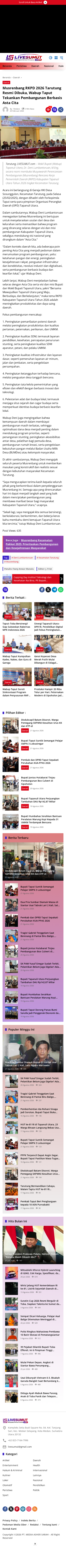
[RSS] (34, 1509)
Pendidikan (39, 1485)
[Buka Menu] (56, 58)
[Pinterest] (17, 1509)
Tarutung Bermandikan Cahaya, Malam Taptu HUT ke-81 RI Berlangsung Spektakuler (38, 1187)
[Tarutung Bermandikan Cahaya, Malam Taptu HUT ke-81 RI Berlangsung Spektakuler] (11, 1189)
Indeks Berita (28, 1520)
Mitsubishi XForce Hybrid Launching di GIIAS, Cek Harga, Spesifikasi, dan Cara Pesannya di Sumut (40, 1271)
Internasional (40, 1470)
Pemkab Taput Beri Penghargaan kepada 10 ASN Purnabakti (38, 1203)
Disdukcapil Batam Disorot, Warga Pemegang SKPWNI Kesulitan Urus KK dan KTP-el (41, 723)
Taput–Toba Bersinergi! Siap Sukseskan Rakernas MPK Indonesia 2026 (16, 626)
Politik (36, 1490)
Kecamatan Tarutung (49, 557)
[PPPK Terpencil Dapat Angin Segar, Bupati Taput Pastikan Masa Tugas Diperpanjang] (11, 1158)
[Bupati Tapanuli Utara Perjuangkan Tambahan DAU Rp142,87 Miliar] (11, 803)
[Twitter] (48, 589)
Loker (5, 1480)
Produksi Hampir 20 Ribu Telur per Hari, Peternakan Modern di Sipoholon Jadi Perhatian (48, 692)
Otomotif (7, 1485)
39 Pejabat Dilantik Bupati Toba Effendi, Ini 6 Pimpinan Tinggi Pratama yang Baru (38, 1348)
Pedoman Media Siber (15, 1524)
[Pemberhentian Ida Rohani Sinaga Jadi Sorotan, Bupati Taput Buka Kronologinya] (11, 1112)
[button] (51, 58)
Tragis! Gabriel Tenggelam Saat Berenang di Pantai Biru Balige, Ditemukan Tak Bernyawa (37, 934)
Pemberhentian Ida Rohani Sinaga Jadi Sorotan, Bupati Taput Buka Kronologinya (39, 1111)
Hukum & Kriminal (12, 1470)
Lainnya (37, 1475)
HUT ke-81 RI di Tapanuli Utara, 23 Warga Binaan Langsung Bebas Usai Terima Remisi (40, 1126)
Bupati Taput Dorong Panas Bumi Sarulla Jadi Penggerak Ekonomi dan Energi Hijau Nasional (40, 1011)
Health (36, 1465)
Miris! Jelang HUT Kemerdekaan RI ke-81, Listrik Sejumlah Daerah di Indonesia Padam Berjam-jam (39, 1287)
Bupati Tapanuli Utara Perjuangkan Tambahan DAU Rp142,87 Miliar (40, 800)
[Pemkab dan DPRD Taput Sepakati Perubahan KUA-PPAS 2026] (11, 764)
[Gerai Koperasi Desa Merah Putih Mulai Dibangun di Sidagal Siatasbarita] (48, 644)
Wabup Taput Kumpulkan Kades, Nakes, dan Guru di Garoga (17, 659)
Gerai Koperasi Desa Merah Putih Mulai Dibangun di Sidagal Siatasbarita (45, 659)
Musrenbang (12, 561)
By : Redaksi (15, 109)
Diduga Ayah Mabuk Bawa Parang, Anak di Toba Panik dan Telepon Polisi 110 (39, 1395)
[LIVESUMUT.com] (24, 57)
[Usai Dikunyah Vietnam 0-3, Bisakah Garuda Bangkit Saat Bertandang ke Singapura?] (11, 1380)
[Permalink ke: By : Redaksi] (6, 110)
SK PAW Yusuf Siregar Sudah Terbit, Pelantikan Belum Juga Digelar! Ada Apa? (40, 965)
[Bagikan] (60, 109)
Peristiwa (7, 1490)
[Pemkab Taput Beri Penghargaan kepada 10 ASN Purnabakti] (11, 1204)
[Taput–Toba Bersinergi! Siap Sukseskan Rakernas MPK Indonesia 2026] (17, 611)
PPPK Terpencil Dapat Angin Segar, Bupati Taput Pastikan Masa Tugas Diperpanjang (39, 1157)
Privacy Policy (10, 1520)
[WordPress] (22, 1509)
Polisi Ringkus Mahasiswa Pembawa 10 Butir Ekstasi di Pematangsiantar (40, 1333)
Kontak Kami (9, 1528)
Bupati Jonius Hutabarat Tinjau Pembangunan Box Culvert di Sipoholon (38, 780)
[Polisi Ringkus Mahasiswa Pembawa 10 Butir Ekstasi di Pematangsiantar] (11, 1334)
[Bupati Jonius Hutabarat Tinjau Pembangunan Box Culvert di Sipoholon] (11, 783)
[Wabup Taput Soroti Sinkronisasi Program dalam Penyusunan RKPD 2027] (17, 677)
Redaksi (34, 1524)
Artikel (6, 1460)
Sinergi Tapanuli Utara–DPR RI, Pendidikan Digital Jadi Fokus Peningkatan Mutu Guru (48, 627)
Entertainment (10, 1465)
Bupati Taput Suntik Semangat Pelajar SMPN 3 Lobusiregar (42, 742)
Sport (5, 1495)
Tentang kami (49, 1524)
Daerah (6, 82)
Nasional (37, 1480)
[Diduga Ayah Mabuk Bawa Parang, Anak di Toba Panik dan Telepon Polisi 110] (11, 1396)
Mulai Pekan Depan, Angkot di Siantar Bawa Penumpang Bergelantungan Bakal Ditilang (37, 1364)
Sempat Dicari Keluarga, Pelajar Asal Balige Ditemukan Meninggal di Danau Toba (40, 1318)
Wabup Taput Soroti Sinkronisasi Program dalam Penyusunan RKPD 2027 (16, 692)
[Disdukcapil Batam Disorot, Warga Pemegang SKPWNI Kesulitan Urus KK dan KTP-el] (11, 725)
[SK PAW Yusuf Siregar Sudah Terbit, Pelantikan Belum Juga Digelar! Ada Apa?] (11, 966)
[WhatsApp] (60, 589)
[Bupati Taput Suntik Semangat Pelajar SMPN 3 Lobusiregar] (11, 745)
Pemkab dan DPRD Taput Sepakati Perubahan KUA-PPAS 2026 (40, 761)
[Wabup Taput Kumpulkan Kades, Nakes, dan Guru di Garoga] (17, 644)
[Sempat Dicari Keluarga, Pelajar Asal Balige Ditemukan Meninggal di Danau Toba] (11, 1319)
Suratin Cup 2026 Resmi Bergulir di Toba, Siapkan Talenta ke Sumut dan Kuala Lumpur (41, 1302)
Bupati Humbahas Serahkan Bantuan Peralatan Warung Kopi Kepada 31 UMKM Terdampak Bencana (41, 819)
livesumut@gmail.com (20, 1446)
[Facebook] (42, 589)
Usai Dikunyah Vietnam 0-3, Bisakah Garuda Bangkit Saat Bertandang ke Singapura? (40, 1379)
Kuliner (6, 1475)
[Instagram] (28, 1509)
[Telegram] (54, 589)
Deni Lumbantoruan (23, 557)
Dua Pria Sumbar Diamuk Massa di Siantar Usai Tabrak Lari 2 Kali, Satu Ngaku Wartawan (40, 904)
